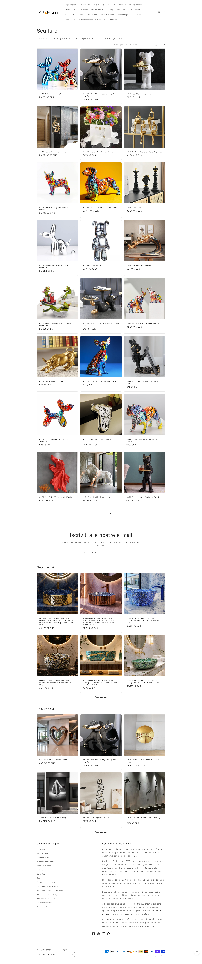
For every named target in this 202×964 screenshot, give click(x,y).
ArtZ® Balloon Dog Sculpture (51, 94)
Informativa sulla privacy (47, 895)
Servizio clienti (43, 853)
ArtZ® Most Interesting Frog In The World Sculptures (56, 324)
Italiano (67, 954)
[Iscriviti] (119, 552)
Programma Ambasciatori (47, 886)
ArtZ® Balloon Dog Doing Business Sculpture (53, 267)
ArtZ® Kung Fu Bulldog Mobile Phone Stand (142, 382)
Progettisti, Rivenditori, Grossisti (50, 890)
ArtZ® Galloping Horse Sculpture (140, 265)
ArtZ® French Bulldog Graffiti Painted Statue (55, 209)
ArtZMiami (149, 956)
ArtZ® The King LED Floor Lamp (96, 497)
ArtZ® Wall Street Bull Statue (51, 381)
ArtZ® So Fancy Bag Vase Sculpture (98, 152)
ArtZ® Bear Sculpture (92, 265)
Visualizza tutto (101, 697)
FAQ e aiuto (41, 870)
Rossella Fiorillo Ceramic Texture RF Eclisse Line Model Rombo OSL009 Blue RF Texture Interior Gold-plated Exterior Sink (56, 621)
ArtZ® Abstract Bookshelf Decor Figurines (144, 152)
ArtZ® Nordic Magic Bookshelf (96, 818)
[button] (129, 14)
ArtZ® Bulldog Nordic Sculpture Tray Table (144, 497)
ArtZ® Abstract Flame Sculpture (52, 152)
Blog (38, 878)
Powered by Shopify (159, 956)
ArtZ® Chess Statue (134, 208)
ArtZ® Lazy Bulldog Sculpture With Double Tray (101, 324)
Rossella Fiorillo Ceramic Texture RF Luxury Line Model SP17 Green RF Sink (142, 681)
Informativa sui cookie (46, 899)
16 (110, 514)
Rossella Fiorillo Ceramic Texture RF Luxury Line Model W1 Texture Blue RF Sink (142, 620)
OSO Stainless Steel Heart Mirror (53, 760)
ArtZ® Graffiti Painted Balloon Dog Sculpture (53, 440)
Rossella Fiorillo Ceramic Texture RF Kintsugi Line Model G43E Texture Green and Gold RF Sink (100, 682)
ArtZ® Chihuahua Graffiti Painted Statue (99, 381)
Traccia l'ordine (43, 857)
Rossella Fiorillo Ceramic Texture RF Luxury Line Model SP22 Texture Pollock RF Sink (56, 682)
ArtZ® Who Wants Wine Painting (52, 818)
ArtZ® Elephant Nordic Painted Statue (142, 323)
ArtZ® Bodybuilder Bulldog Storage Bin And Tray (99, 95)
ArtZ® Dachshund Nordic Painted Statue (100, 208)
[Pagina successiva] (116, 513)
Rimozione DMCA (44, 907)
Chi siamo (41, 849)
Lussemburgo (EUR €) (47, 954)
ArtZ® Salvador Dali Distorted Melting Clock (99, 440)
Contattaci (41, 874)
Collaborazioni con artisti (47, 882)
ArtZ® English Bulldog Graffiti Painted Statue (142, 440)
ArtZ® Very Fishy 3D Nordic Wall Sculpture (57, 497)
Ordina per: (118, 45)
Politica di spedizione (45, 861)
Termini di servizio (44, 903)
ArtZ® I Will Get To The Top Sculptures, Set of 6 (143, 819)
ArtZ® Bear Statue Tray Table (138, 94)
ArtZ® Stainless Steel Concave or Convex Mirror (144, 761)
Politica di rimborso (45, 866)
